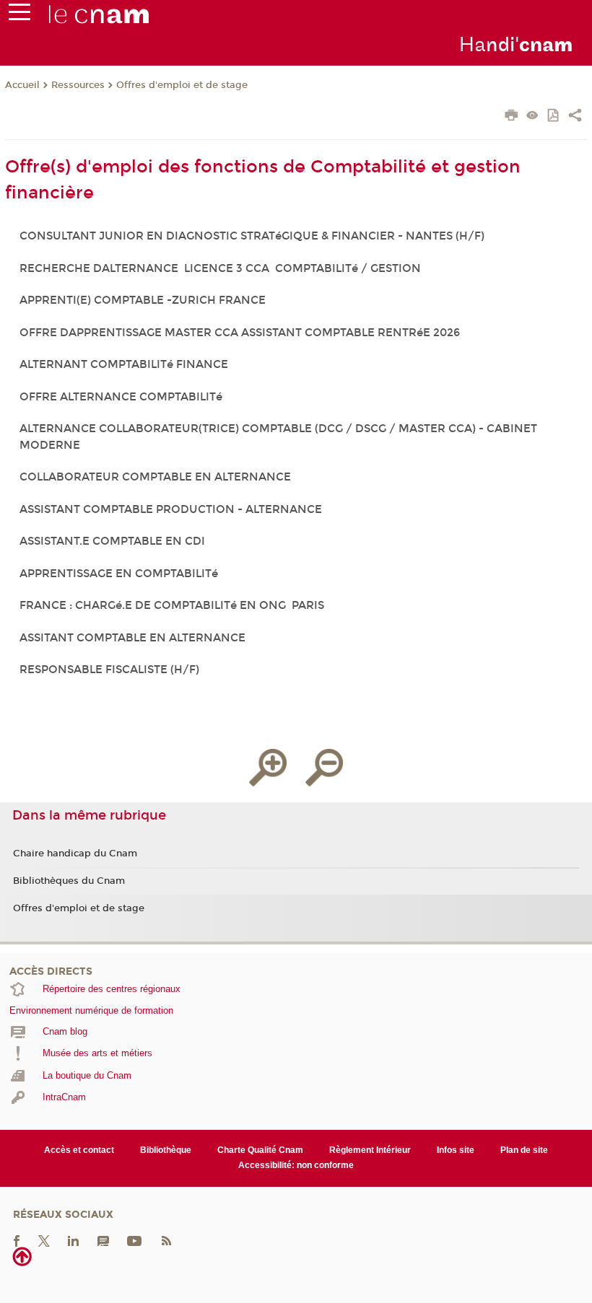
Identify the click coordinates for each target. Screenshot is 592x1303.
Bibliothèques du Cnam (69, 881)
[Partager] (575, 117)
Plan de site (524, 1150)
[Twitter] (44, 1239)
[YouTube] (134, 1239)
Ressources (78, 85)
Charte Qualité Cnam (260, 1150)
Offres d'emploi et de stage (182, 85)
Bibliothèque (165, 1150)
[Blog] (103, 1239)
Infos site (455, 1150)
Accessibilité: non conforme (296, 1165)
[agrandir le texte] (267, 767)
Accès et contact (79, 1150)
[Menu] (19, 15)
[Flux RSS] (166, 1239)
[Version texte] (532, 116)
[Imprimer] (511, 117)
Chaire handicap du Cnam (75, 853)
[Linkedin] (73, 1239)
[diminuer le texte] (324, 767)
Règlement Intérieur (370, 1150)
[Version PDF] (554, 116)
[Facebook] (16, 1239)
